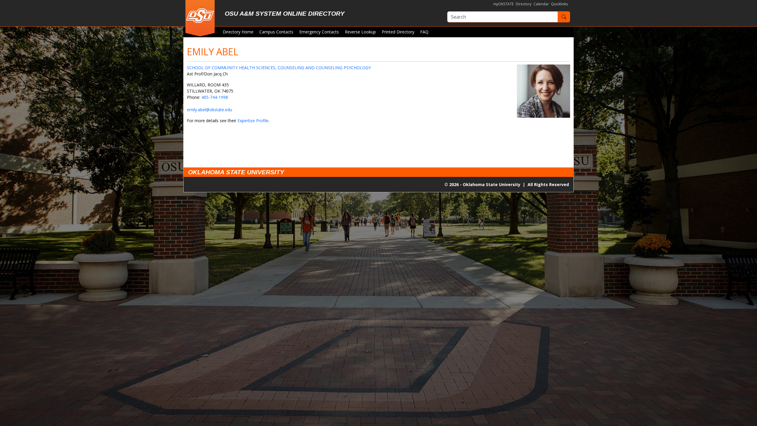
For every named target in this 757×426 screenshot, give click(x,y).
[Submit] (564, 16)
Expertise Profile (252, 120)
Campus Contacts (276, 32)
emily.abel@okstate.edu (209, 109)
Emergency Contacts (319, 32)
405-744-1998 (214, 97)
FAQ (424, 32)
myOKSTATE (503, 4)
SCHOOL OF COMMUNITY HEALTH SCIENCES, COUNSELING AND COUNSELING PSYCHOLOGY (279, 67)
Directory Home (238, 32)
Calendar (541, 4)
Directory (523, 4)
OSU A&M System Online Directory (284, 13)
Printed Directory (398, 32)
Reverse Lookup (360, 32)
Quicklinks (559, 4)
